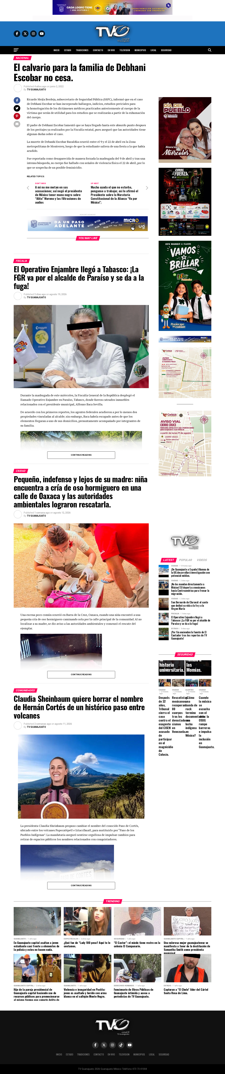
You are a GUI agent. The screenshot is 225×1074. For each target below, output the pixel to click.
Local (153, 50)
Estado (67, 50)
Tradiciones (82, 50)
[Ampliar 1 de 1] (207, 172)
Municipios (140, 50)
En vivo (111, 50)
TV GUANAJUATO (36, 89)
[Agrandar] (207, 101)
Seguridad (166, 50)
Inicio (56, 50)
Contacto (98, 50)
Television (124, 50)
